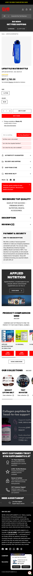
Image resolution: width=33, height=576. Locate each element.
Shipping (10, 82)
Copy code (22, 28)
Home (3, 34)
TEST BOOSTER (23, 391)
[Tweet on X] (7, 180)
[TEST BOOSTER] (23, 381)
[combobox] (16, 16)
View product (16, 566)
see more (16, 318)
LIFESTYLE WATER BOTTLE (12, 34)
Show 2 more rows (16, 361)
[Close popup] (30, 556)
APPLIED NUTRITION (7, 71)
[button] (26, 9)
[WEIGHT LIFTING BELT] (8, 381)
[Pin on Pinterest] (14, 180)
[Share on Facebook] (10, 180)
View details (8, 353)
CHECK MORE (15, 290)
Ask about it (26, 566)
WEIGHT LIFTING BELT (8, 391)
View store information (10, 125)
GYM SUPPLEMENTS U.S (11, 571)
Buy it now (16, 116)
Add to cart (22, 111)
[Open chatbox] (30, 573)
